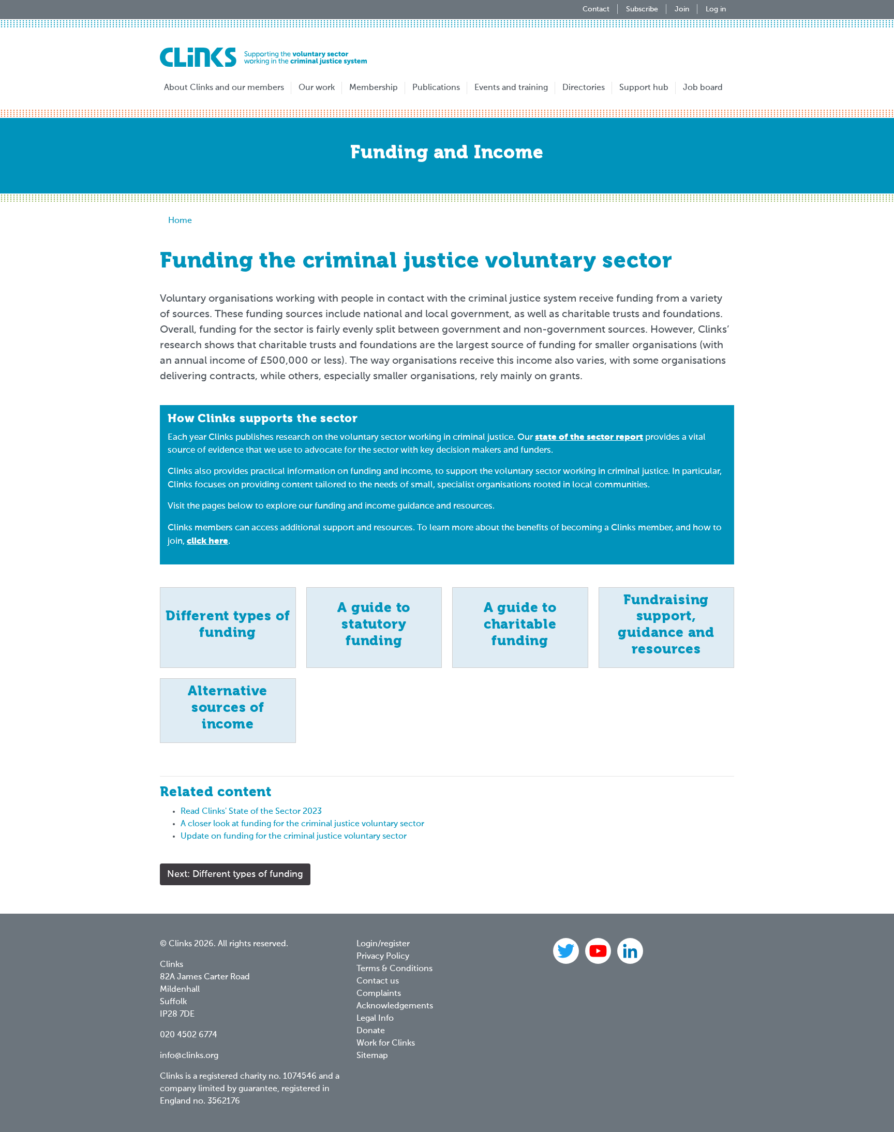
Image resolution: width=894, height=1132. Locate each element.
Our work (317, 88)
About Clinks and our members (224, 88)
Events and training (511, 88)
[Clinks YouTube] (599, 951)
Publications (436, 88)
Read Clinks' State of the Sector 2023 (251, 812)
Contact (596, 9)
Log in (716, 9)
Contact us (377, 981)
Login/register (383, 944)
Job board (703, 88)
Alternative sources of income (227, 708)
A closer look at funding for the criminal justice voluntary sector (302, 824)
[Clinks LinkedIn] (630, 951)
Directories (583, 88)
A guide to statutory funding (373, 625)
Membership (373, 88)
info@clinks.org (189, 1056)
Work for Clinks (385, 1043)
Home (180, 221)
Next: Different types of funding (235, 874)
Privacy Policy (382, 956)
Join (682, 9)
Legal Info (375, 1019)
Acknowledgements (394, 1006)
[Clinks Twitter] (567, 951)
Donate (370, 1031)
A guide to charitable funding (520, 625)
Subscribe (642, 9)
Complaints (378, 994)
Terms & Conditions (394, 969)
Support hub (643, 88)
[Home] (263, 57)
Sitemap (372, 1056)
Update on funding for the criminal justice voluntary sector (294, 836)
